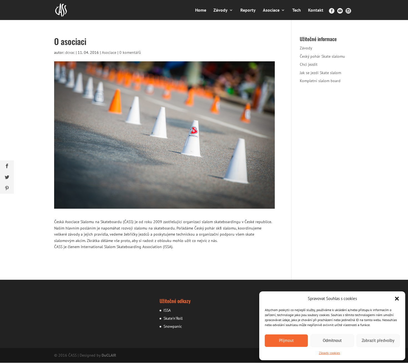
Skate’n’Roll (173, 318)
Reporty (248, 10)
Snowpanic (172, 326)
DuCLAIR (109, 355)
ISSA (167, 310)
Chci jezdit (309, 64)
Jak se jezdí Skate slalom (320, 72)
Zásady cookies (329, 353)
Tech (296, 10)
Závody (220, 10)
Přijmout (286, 340)
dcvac (70, 52)
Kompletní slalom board (320, 80)
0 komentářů (130, 52)
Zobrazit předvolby (378, 340)
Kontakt (315, 10)
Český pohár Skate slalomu (322, 56)
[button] (397, 298)
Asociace (271, 10)
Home (200, 10)
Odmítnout (332, 340)
